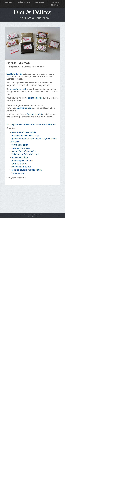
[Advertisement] (32, 203)
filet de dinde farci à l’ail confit (25, 154)
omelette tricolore (20, 157)
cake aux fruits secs (21, 147)
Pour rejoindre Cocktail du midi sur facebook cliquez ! (31, 124)
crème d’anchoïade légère (24, 150)
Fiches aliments (55, 3)
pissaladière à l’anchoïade (24, 132)
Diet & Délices (32, 12)
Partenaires (21, 177)
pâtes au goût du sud (21, 166)
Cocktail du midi (18, 63)
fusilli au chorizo (19, 163)
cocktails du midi (18, 88)
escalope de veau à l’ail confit (25, 135)
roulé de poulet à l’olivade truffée (27, 169)
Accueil (8, 2)
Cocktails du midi (14, 73)
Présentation (24, 2)
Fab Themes (35, 216)
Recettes (39, 2)
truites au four (18, 172)
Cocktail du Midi (34, 114)
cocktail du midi (35, 97)
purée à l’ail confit (20, 144)
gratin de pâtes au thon (22, 160)
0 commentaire (38, 66)
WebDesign (30, 216)
